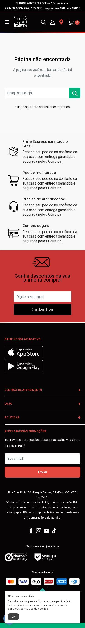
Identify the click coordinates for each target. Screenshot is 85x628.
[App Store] (24, 357)
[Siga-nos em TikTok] (54, 530)
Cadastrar (43, 309)
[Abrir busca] (43, 22)
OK (13, 616)
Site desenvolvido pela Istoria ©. (42, 625)
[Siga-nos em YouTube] (46, 530)
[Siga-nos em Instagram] (38, 530)
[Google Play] (24, 371)
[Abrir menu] (7, 22)
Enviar (42, 472)
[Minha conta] (52, 22)
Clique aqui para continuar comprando (42, 107)
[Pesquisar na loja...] (74, 93)
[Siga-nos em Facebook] (31, 530)
